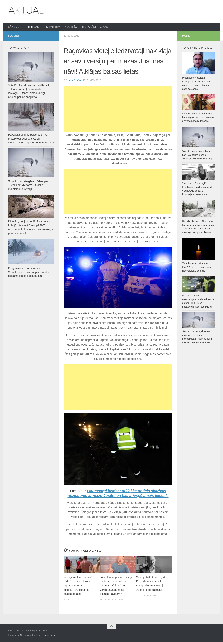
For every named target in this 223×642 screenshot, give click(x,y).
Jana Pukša (74, 80)
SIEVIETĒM (53, 26)
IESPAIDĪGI (89, 26)
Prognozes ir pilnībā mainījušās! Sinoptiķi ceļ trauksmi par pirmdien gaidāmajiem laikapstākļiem (29, 272)
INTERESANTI (32, 26)
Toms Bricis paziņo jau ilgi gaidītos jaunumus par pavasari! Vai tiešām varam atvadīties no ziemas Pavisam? (116, 585)
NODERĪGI (71, 26)
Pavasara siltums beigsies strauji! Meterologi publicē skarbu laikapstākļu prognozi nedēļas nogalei (31, 138)
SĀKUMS (13, 26)
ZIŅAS (104, 26)
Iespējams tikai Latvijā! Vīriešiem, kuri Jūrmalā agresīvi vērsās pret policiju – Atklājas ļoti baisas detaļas (78, 585)
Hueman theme (48, 635)
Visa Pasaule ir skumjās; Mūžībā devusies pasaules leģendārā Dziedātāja (196, 267)
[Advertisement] (118, 109)
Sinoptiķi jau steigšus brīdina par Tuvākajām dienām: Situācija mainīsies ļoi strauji (28, 185)
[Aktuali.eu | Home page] (27, 10)
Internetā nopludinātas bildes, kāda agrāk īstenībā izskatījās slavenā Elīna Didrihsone (198, 117)
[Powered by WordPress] (21, 635)
